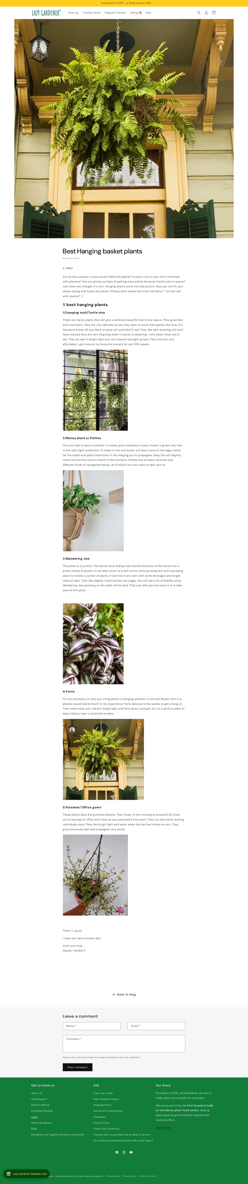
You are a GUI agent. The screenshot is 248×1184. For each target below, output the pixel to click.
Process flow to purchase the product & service (121, 1134)
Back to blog (126, 994)
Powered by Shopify (93, 1176)
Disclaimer (99, 1116)
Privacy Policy (101, 1122)
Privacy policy (130, 1176)
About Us (36, 1093)
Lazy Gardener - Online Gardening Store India (61, 1176)
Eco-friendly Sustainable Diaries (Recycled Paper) (123, 1140)
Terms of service (148, 1176)
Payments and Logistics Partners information (57, 1134)
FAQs (34, 1128)
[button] (199, 12)
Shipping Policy (102, 1104)
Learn (34, 1116)
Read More (163, 1127)
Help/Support (39, 1099)
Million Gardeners (41, 1122)
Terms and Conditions (106, 1128)
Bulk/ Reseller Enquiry (106, 1099)
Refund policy (113, 1176)
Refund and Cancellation (108, 1110)
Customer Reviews (42, 1110)
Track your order (103, 1093)
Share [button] (69, 268)
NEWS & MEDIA (40, 1104)
